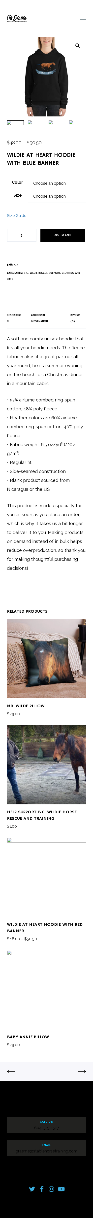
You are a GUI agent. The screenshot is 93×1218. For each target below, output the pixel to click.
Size (17, 195)
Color (17, 182)
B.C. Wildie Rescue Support (42, 273)
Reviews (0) (75, 318)
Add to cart (63, 235)
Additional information (39, 318)
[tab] (15, 318)
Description (14, 318)
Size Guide (16, 215)
